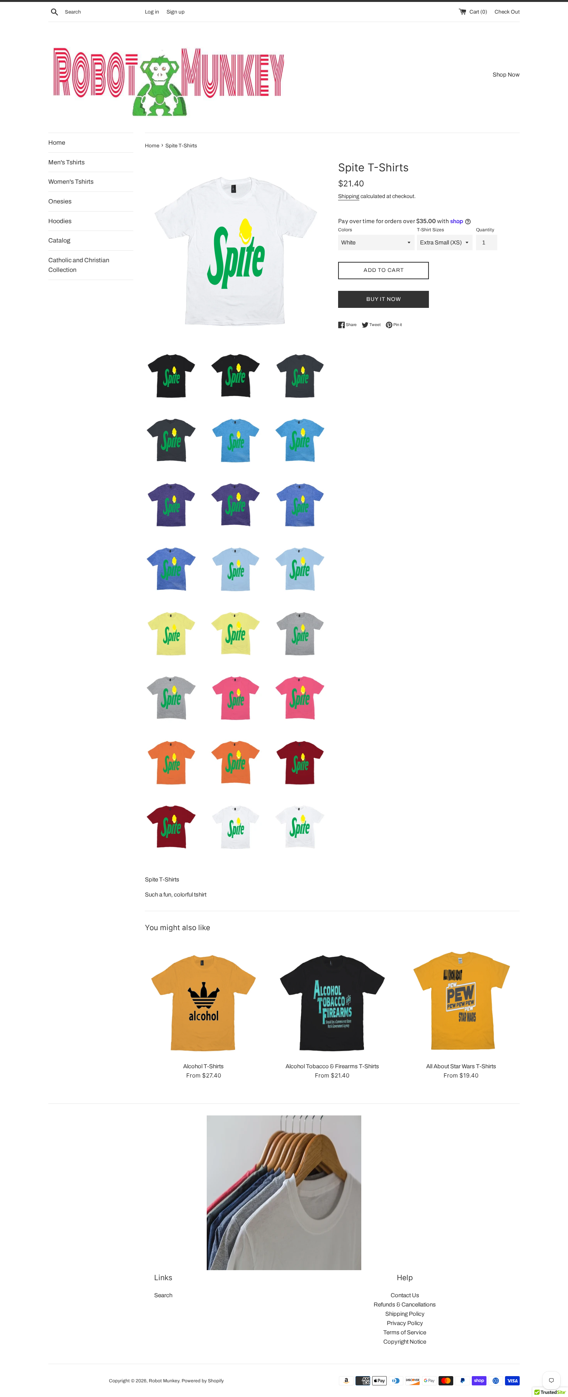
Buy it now (383, 299)
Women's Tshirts (71, 181)
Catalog (59, 240)
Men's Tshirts (66, 162)
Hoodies (59, 221)
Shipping (348, 196)
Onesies (59, 201)
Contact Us (405, 1295)
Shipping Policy (405, 1314)
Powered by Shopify (203, 1380)
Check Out (507, 12)
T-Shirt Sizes (430, 229)
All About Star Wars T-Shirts (461, 1066)
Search (163, 1295)
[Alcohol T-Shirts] (203, 999)
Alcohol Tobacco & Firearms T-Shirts (332, 1066)
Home (56, 142)
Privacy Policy (405, 1323)
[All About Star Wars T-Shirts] (461, 999)
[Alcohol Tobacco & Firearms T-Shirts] (332, 999)
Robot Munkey (164, 1380)
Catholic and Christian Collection (78, 265)
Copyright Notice (404, 1342)
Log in (152, 12)
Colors (345, 229)
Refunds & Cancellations (405, 1304)
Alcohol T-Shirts (203, 1066)
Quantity (485, 229)
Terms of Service (404, 1332)
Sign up (176, 12)
